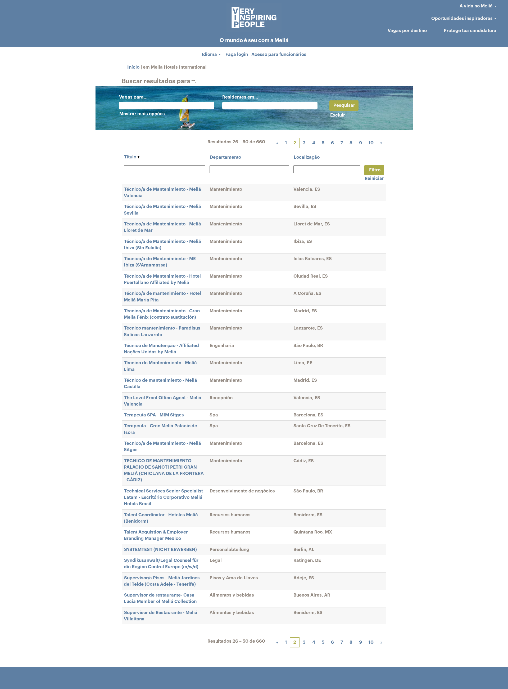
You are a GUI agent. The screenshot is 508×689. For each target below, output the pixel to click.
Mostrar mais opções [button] (142, 114)
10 (371, 143)
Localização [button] (307, 157)
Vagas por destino (407, 30)
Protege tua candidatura (470, 30)
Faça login (236, 54)
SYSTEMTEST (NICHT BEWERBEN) (160, 549)
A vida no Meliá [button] (477, 6)
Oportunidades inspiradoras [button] (462, 18)
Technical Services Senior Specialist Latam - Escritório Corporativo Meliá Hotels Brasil (163, 497)
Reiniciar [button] (374, 178)
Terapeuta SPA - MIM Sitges (154, 415)
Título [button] (130, 157)
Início (133, 67)
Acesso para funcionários (278, 54)
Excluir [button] (337, 115)
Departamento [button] (225, 157)
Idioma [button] (210, 54)
